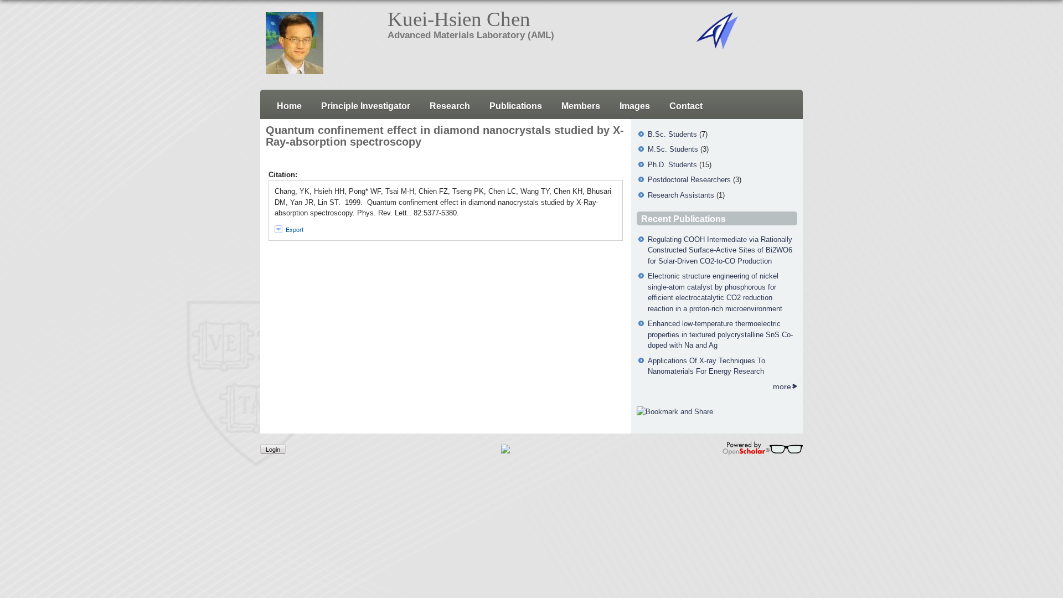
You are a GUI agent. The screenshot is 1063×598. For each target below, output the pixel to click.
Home (289, 106)
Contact (686, 106)
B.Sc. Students (672, 134)
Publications (515, 106)
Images (635, 106)
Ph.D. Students (672, 165)
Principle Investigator (365, 106)
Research (450, 106)
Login (273, 449)
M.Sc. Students (673, 149)
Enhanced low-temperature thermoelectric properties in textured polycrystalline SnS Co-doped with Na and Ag (720, 334)
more (782, 386)
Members (580, 106)
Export (294, 229)
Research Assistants (681, 195)
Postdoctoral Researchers (689, 180)
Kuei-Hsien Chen (459, 19)
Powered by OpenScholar (763, 448)
